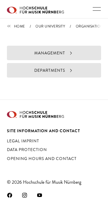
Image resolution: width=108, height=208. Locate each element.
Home (19, 26)
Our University (50, 26)
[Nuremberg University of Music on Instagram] (24, 195)
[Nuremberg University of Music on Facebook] (9, 195)
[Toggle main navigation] (97, 9)
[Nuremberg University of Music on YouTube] (39, 195)
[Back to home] (35, 9)
